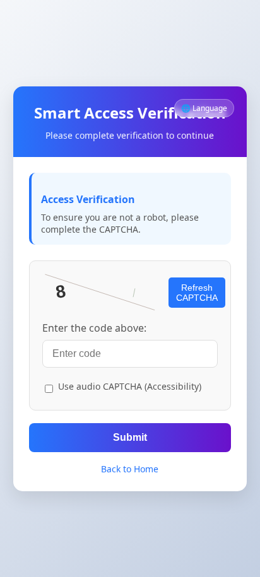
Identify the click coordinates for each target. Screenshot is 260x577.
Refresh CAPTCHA (197, 293)
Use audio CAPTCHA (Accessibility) (129, 386)
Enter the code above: (94, 328)
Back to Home (129, 469)
